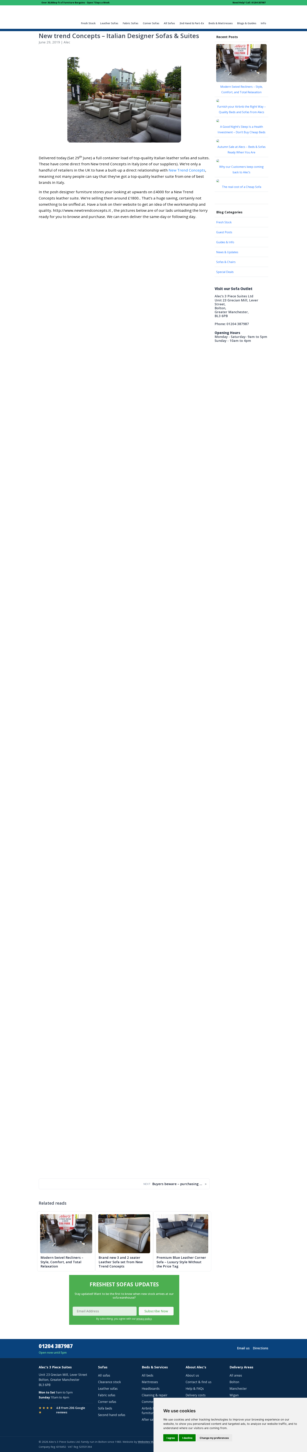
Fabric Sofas (130, 23)
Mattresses (150, 1382)
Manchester (238, 1388)
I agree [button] (171, 1437)
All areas (236, 1375)
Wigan (234, 1395)
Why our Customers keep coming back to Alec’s (241, 169)
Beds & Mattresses (221, 23)
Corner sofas (107, 1402)
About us (192, 1375)
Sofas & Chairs (226, 262)
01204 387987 (56, 1346)
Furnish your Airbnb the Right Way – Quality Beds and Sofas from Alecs (241, 109)
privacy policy (144, 1318)
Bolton (234, 1382)
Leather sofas (108, 1388)
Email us (243, 1348)
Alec (67, 42)
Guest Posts (224, 232)
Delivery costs (196, 1395)
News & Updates (227, 252)
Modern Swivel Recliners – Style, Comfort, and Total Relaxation (241, 89)
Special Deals (225, 272)
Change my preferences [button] (214, 1437)
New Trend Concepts (187, 170)
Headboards (151, 1388)
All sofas (104, 1375)
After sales (149, 1419)
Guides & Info (225, 242)
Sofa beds (105, 1408)
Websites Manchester (152, 1441)
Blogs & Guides (246, 23)
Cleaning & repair (154, 1395)
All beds (147, 1375)
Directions (260, 1348)
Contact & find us (198, 1382)
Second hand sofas (111, 1415)
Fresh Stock (88, 23)
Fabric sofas (106, 1395)
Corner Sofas (151, 23)
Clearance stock (109, 1382)
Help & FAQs (195, 1388)
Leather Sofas (109, 23)
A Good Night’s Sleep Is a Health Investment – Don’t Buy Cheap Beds (241, 129)
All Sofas (169, 23)
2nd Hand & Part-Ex (191, 23)
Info (263, 23)
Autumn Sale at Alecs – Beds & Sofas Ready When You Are (241, 149)
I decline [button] (187, 1437)
